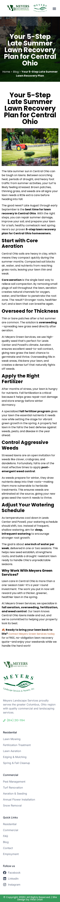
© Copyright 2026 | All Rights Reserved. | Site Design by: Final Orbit (30, 898)
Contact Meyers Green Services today (31, 634)
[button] (54, 8)
